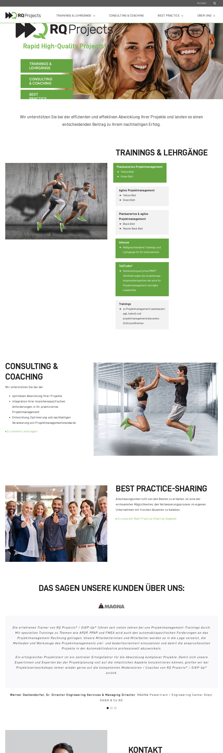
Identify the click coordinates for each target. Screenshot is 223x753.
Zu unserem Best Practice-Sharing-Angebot (146, 518)
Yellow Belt (127, 171)
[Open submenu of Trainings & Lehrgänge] (93, 15)
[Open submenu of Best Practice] (181, 15)
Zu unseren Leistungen (22, 431)
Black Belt (129, 224)
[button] (214, 3)
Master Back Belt (133, 228)
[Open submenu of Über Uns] (213, 15)
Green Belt (127, 176)
